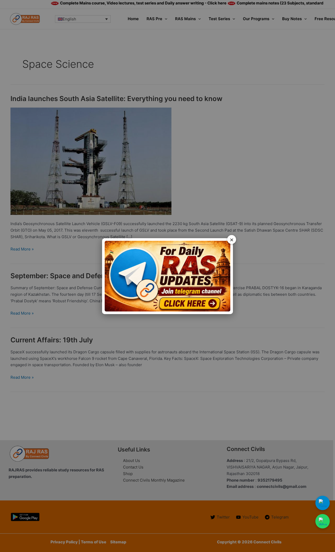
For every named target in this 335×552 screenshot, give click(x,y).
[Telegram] (322, 503)
